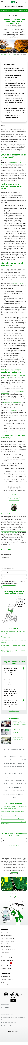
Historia (4, 783)
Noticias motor (11, 54)
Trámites (23, 759)
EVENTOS (14, 10)
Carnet (6, 763)
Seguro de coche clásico (7, 949)
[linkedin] (17, 896)
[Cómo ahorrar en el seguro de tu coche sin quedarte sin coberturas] (6, 723)
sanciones (6, 463)
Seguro (5, 756)
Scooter (8, 773)
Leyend (10, 783)
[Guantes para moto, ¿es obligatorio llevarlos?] (6, 740)
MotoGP (5, 753)
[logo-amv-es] (14, 1)
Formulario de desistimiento (7, 1014)
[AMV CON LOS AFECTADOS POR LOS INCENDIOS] (6, 732)
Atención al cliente (6, 968)
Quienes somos (5, 976)
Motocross (20, 766)
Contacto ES (4, 963)
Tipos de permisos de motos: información (12, 819)
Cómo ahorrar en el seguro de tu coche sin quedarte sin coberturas (19, 722)
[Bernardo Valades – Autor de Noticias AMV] (14, 504)
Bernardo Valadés (6, 513)
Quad (16, 777)
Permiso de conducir (10, 790)
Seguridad (20, 749)
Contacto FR (4, 965)
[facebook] (12, 896)
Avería (14, 797)
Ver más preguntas (14, 711)
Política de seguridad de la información (9, 1022)
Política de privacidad (5, 1010)
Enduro (24, 783)
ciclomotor (5, 777)
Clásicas (14, 773)
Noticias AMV (4, 54)
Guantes (6, 794)
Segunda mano (20, 780)
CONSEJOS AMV (5, 10)
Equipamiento (13, 756)
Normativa (17, 783)
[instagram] (10, 896)
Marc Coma (22, 777)
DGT (18, 794)
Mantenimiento (6, 759)
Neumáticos (20, 790)
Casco (14, 766)
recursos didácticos (18, 283)
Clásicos (21, 763)
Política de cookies (5, 1007)
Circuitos (12, 794)
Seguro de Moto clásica (7, 941)
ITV (11, 777)
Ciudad (20, 773)
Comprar (5, 770)
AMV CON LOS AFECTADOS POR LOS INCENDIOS (18, 731)
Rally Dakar (13, 763)
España (11, 770)
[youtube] (15, 896)
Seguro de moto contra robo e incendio (12, 816)
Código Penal (13, 410)
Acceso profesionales (7, 985)
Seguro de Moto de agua (8, 944)
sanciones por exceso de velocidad (12, 402)
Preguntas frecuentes (7, 960)
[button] (14, 672)
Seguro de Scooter (6, 935)
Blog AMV (4, 982)
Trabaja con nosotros (7, 979)
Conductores (11, 787)
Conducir (22, 756)
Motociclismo (13, 753)
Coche (13, 749)
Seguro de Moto (5, 933)
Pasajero (18, 787)
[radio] (8, 487)
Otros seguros (5, 952)
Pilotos (24, 770)
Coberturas (7, 766)
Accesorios (15, 759)
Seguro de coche (6, 946)
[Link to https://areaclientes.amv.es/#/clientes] (26, 2)
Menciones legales (5, 1004)
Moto (7, 749)
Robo (22, 794)
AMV (13, 780)
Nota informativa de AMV (6, 1025)
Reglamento (22, 753)
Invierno (18, 770)
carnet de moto (12, 375)
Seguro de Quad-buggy (7, 938)
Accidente (6, 780)
